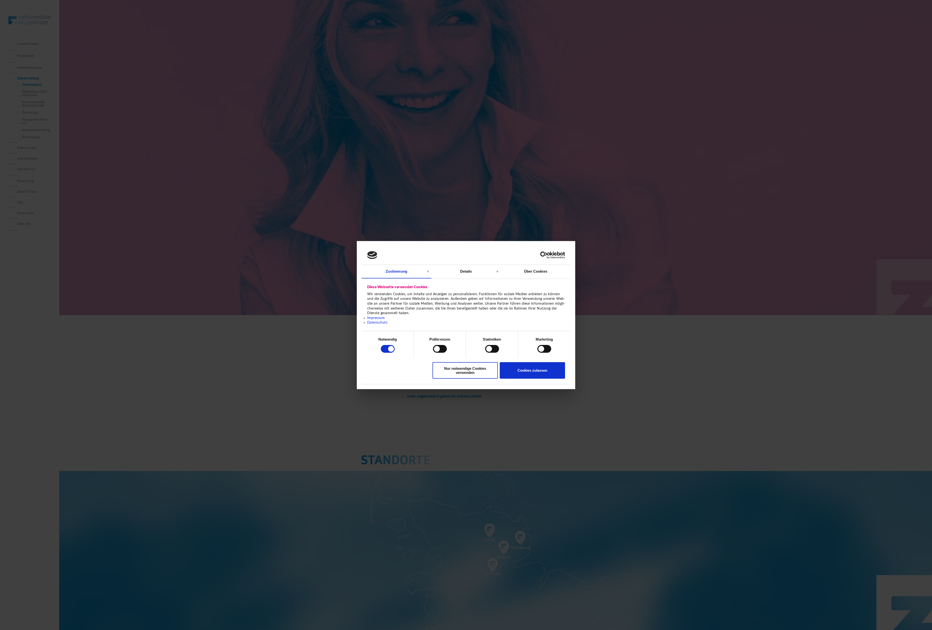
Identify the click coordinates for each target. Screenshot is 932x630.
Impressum (376, 317)
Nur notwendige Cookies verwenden (465, 370)
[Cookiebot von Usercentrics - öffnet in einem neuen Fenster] (544, 255)
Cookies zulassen (532, 370)
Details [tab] (466, 271)
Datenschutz (377, 322)
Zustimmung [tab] (396, 271)
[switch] (440, 349)
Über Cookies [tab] (535, 271)
